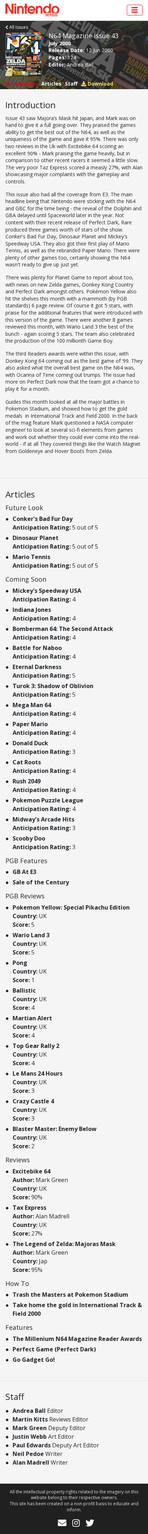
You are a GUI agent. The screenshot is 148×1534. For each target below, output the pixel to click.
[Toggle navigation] (135, 10)
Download (99, 83)
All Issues (18, 27)
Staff (71, 83)
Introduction (21, 83)
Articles (51, 83)
